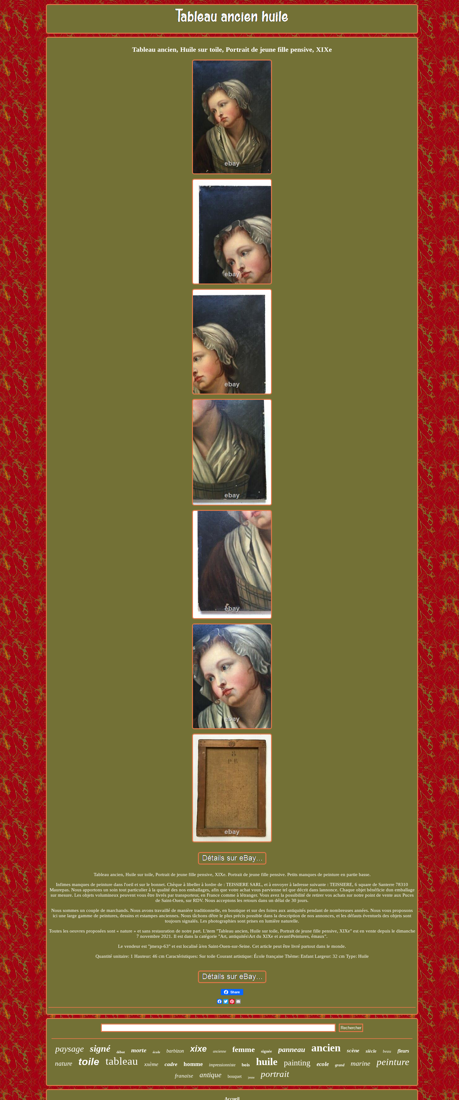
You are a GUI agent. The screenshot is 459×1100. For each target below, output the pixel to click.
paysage (69, 1049)
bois (246, 1064)
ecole (323, 1064)
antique (210, 1075)
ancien (326, 1048)
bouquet (235, 1076)
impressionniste (222, 1065)
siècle (371, 1051)
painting (297, 1062)
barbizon (175, 1051)
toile (88, 1061)
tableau (122, 1061)
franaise (184, 1076)
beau (387, 1051)
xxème (151, 1064)
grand (339, 1065)
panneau (291, 1049)
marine (360, 1063)
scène (353, 1051)
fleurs (403, 1051)
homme (193, 1064)
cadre (171, 1064)
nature (63, 1063)
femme (243, 1049)
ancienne (219, 1051)
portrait (275, 1074)
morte (138, 1050)
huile (267, 1061)
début (120, 1052)
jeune (251, 1077)
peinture (393, 1061)
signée (266, 1051)
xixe (198, 1049)
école (156, 1052)
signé (100, 1048)
